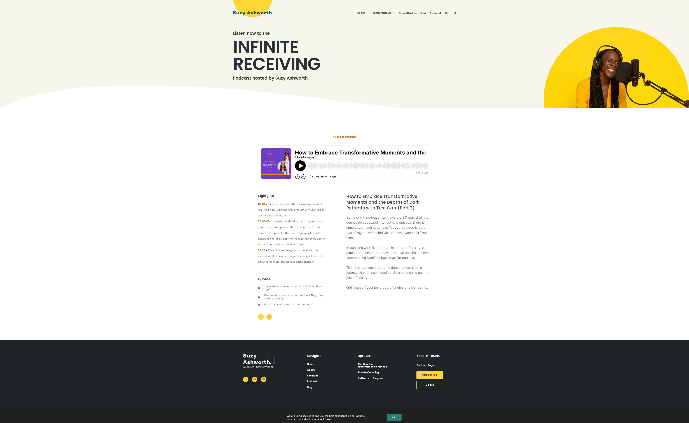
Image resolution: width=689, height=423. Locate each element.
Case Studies (408, 13)
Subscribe (430, 375)
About (311, 370)
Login (430, 385)
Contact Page (425, 365)
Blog (310, 387)
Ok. (394, 417)
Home (310, 364)
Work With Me (382, 12)
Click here (292, 419)
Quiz (423, 13)
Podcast (435, 13)
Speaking (312, 376)
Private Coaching (368, 372)
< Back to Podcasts (345, 137)
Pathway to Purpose (370, 378)
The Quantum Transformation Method (372, 365)
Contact (450, 13)
